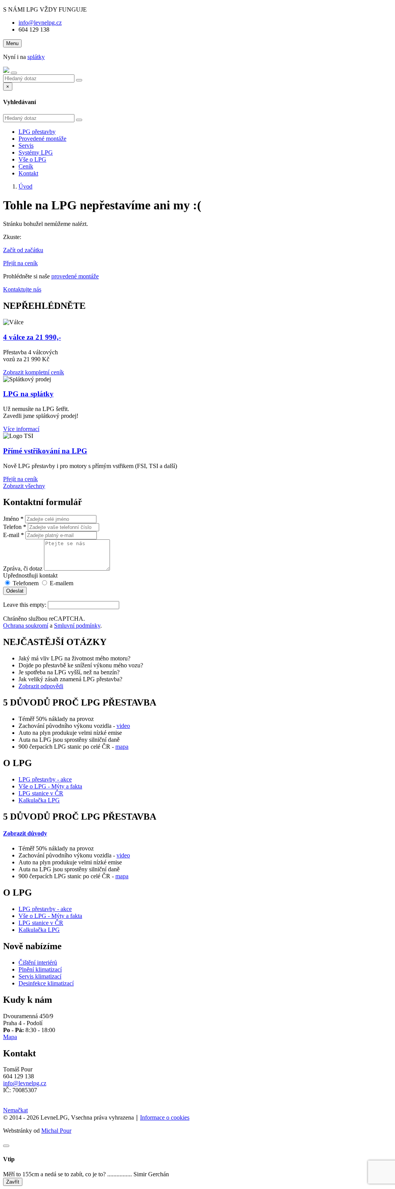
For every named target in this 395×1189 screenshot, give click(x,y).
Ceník (26, 166)
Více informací (21, 429)
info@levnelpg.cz (40, 22)
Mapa (10, 1037)
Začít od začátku (23, 250)
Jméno (13, 518)
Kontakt (28, 173)
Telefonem (25, 583)
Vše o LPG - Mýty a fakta (50, 786)
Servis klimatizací (40, 976)
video (123, 725)
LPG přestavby (37, 131)
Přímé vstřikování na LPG (45, 451)
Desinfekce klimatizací (46, 983)
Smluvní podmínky (77, 625)
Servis (26, 145)
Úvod (25, 186)
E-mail (13, 535)
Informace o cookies (164, 1117)
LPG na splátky (28, 394)
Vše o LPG (32, 159)
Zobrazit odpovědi (41, 686)
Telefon (14, 527)
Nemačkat (15, 1110)
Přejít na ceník (20, 263)
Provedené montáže (42, 138)
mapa (121, 746)
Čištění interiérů (38, 962)
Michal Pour (56, 1130)
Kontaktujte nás (22, 289)
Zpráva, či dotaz (22, 568)
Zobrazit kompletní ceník (33, 372)
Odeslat (15, 591)
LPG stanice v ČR (41, 793)
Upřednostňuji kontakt (30, 575)
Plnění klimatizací (40, 969)
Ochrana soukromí (25, 625)
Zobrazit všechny (24, 486)
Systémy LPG (36, 152)
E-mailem (60, 583)
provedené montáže (75, 276)
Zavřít (12, 1182)
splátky (36, 57)
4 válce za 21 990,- (32, 337)
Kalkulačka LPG (39, 800)
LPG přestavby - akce (45, 779)
